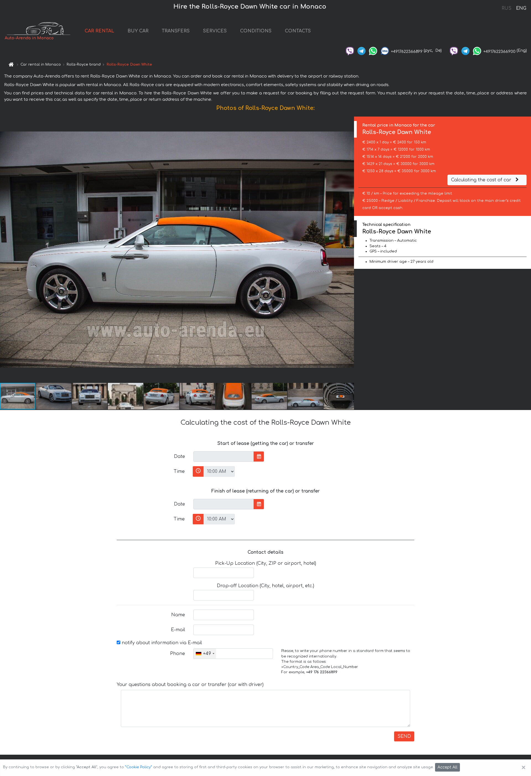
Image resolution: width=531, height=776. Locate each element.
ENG (521, 8)
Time (179, 471)
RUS (506, 8)
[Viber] (350, 50)
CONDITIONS (256, 31)
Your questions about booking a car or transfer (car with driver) (190, 684)
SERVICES (215, 31)
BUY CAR (138, 31)
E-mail (178, 629)
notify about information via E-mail (161, 642)
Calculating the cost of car (482, 179)
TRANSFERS (176, 31)
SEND (404, 736)
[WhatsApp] (373, 50)
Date (179, 456)
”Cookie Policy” (138, 767)
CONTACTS (298, 31)
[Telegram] (361, 50)
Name (178, 614)
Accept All (447, 767)
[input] (223, 456)
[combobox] (205, 654)
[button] (54, 396)
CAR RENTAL (99, 31)
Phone (177, 653)
